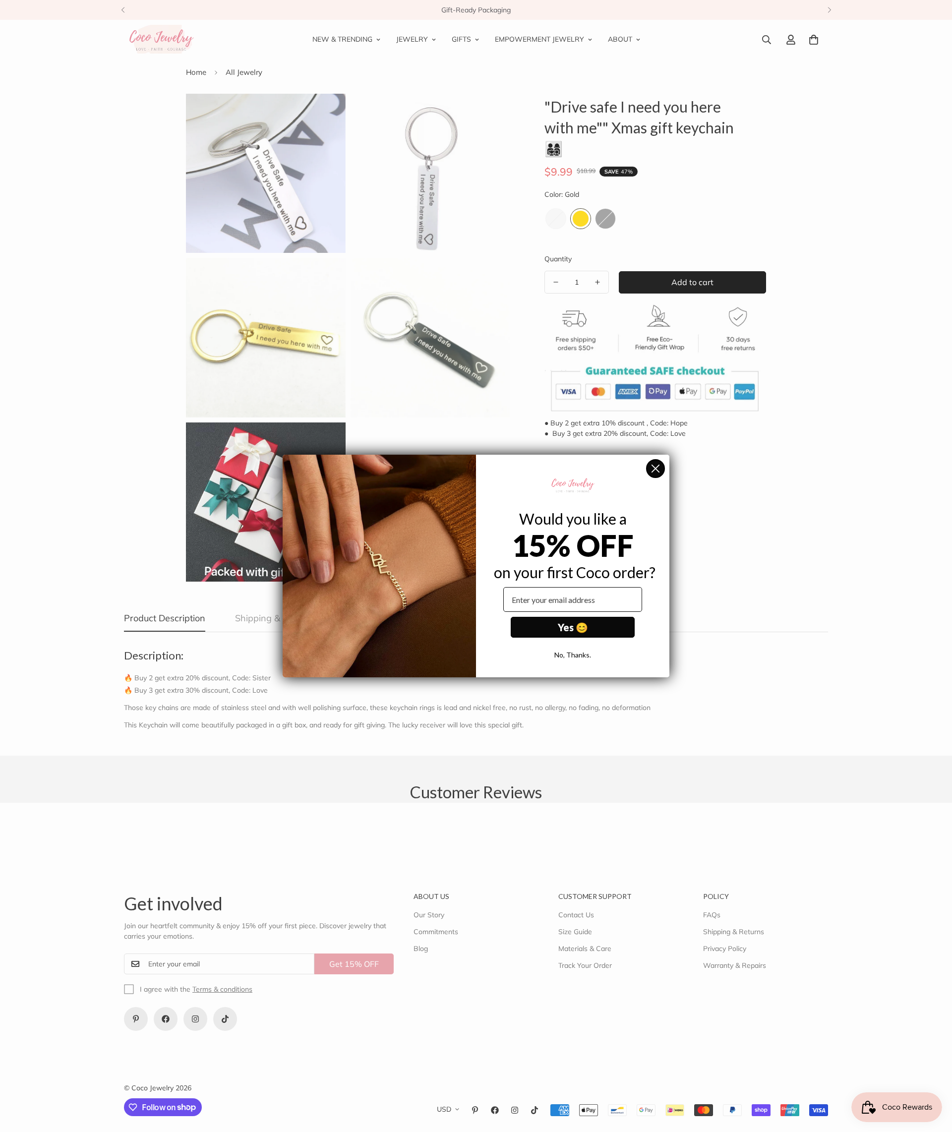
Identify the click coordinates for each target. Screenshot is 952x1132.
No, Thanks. (572, 655)
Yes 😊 (573, 627)
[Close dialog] (655, 468)
